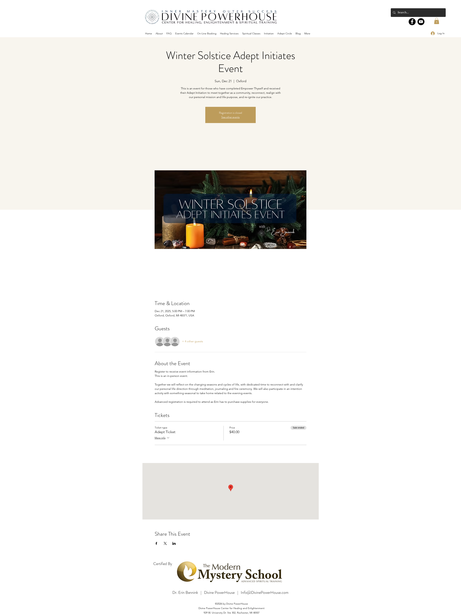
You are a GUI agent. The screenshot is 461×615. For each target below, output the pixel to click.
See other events (230, 117)
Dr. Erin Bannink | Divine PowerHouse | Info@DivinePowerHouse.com (230, 592)
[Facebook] (412, 21)
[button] (436, 21)
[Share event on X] (165, 543)
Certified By (162, 563)
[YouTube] (420, 21)
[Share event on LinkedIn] (174, 543)
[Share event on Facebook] (156, 543)
